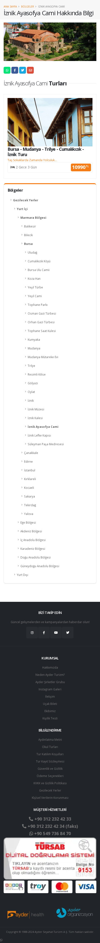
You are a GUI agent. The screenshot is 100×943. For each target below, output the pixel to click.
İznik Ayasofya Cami (43, 427)
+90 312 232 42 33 (52, 819)
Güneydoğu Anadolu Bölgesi (39, 566)
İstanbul (29, 470)
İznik (31, 400)
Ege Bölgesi (28, 522)
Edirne (28, 461)
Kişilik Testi (50, 718)
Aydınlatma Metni (50, 739)
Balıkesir (30, 226)
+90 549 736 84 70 (52, 833)
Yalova (28, 514)
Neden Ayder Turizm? (50, 675)
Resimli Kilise (37, 374)
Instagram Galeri (50, 689)
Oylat (31, 392)
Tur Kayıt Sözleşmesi (50, 761)
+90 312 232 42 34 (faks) (52, 826)
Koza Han (34, 278)
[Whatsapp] (1, 940)
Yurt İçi (22, 209)
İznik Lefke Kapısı (39, 435)
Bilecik (28, 235)
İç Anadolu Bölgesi (33, 540)
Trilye (31, 366)
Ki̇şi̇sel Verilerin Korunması (50, 798)
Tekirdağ (30, 505)
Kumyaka (34, 339)
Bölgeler (27, 6)
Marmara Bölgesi (33, 217)
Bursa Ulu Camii (39, 270)
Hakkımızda (50, 667)
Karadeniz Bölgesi (32, 549)
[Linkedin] (56, 632)
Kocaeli (29, 488)
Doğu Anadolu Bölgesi (35, 557)
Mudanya (34, 348)
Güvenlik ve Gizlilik (50, 768)
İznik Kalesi (35, 418)
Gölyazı (33, 383)
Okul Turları (50, 747)
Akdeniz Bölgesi (31, 531)
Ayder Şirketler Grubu (50, 682)
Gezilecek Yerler (25, 200)
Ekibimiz (50, 711)
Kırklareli (30, 479)
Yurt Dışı (22, 575)
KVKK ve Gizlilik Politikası (50, 783)
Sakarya (29, 496)
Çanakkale (31, 453)
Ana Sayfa (10, 6)
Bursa (28, 244)
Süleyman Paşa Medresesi (46, 444)
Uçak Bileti (50, 704)
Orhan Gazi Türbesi (41, 322)
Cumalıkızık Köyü (39, 261)
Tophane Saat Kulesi (42, 331)
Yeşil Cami (35, 296)
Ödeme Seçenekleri (50, 776)
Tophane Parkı (38, 305)
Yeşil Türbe (35, 287)
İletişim (50, 696)
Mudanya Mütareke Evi (43, 357)
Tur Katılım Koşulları (50, 754)
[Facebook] (44, 632)
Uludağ (32, 252)
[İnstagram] (32, 632)
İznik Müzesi (36, 409)
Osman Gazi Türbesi (42, 313)
